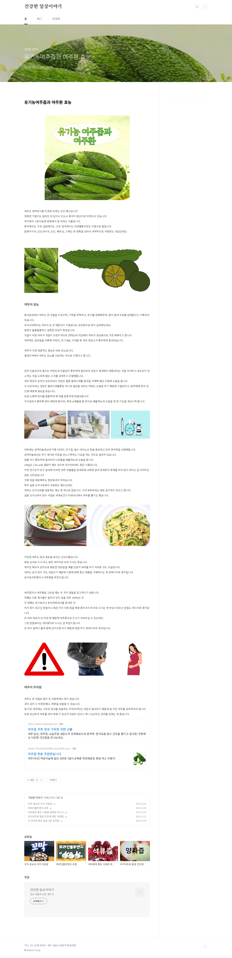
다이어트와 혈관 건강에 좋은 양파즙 (46, 816)
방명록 (56, 19)
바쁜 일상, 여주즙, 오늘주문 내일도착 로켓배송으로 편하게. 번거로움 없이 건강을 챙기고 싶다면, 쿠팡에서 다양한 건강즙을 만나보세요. (87, 735)
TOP (205, 946)
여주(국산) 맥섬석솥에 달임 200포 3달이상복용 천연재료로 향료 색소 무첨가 (71, 758)
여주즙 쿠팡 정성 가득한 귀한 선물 (50, 729)
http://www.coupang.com (43, 724)
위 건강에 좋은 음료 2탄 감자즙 (43, 820)
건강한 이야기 (35, 797)
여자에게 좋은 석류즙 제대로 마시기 (46, 812)
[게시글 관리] (41, 780)
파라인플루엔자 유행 (38, 808)
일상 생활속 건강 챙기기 (42, 894)
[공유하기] (37, 780)
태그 (39, 19)
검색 (197, 6)
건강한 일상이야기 (43, 6)
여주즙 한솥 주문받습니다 (44, 754)
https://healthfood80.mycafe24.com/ (49, 748)
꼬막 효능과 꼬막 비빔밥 (40, 803)
